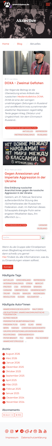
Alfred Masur (10, 318)
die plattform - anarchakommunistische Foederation (23, 313)
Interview (26, 287)
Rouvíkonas (9, 335)
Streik (29, 283)
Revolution (9, 297)
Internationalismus (13, 283)
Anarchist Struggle (13, 341)
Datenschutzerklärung (33, 437)
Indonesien (39, 293)
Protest (7, 287)
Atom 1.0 (9, 415)
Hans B (29, 338)
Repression (41, 131)
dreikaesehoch (26, 335)
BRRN (6, 328)
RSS (19, 415)
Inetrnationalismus (24, 135)
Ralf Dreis (37, 309)
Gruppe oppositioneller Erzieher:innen (23, 331)
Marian (15, 328)
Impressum (12, 437)
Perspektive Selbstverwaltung (21, 128)
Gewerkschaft (38, 290)
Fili (21, 338)
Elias (30, 325)
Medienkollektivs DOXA (30, 96)
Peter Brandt (10, 338)
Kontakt (8, 267)
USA (16, 287)
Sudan (21, 297)
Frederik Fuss (10, 325)
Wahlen (27, 293)
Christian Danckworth (33, 328)
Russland (42, 135)
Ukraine (43, 225)
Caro (22, 325)
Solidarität (33, 297)
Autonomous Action (16, 225)
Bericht (39, 283)
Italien (16, 293)
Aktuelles (28, 131)
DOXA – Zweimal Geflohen (24, 83)
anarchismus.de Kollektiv (16, 309)
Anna (38, 325)
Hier (4, 257)
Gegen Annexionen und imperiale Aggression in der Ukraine (25, 177)
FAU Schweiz (42, 338)
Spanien (37, 287)
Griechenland (23, 280)
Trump (6, 293)
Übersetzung (21, 290)
